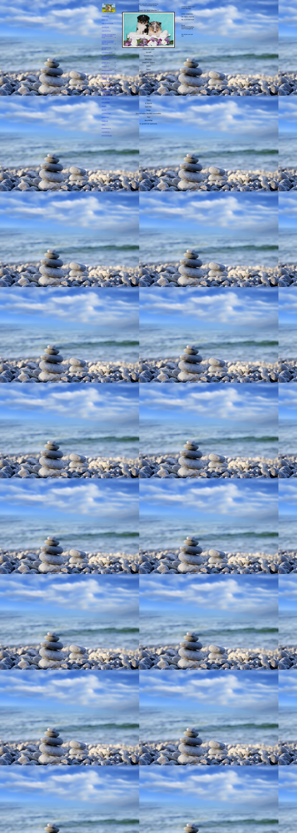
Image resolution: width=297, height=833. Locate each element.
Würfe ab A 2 (106, 63)
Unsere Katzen (107, 82)
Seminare (105, 121)
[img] (109, 7)
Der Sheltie (106, 99)
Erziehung (105, 117)
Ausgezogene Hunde (106, 48)
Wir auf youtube (107, 23)
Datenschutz (106, 128)
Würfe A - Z (105, 66)
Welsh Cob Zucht (108, 86)
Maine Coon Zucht (108, 74)
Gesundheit (106, 102)
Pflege (104, 110)
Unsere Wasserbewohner (108, 91)
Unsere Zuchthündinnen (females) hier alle (108, 43)
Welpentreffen (107, 70)
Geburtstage (106, 31)
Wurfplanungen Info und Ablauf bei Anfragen (108, 58)
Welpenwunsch (107, 52)
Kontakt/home (107, 136)
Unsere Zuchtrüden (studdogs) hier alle (109, 36)
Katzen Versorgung (106, 78)
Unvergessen (106, 95)
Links (103, 124)
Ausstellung (106, 113)
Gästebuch (105, 132)
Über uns (105, 20)
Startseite (105, 16)
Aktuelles (105, 27)
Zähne (104, 106)
